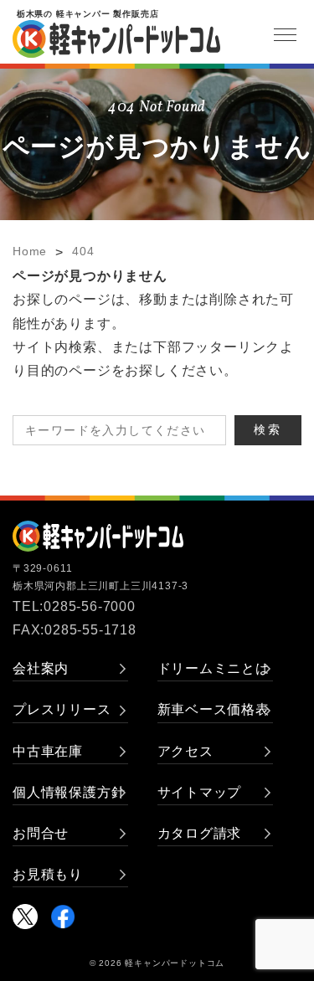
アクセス (185, 751)
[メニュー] (284, 34)
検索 (267, 429)
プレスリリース (62, 709)
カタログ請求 (199, 833)
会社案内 (41, 668)
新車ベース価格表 (213, 709)
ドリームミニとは (213, 668)
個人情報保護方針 (69, 792)
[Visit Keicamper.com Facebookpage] (62, 916)
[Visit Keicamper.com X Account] (25, 916)
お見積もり (48, 874)
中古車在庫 (48, 751)
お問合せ (41, 833)
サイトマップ (199, 792)
